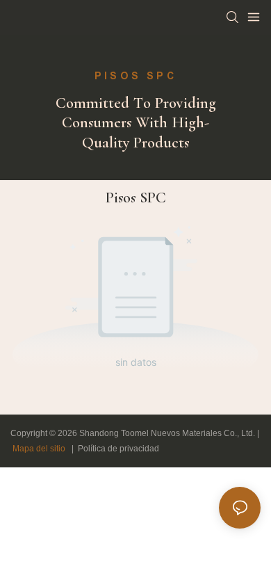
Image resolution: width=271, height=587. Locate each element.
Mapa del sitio (38, 448)
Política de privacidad (118, 448)
